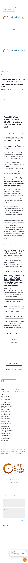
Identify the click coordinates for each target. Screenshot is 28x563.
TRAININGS (9, 437)
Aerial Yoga (7, 404)
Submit (21, 520)
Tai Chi (3, 435)
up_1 (2, 438)
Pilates (9, 430)
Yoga (6, 440)
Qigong (3, 432)
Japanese (3, 420)
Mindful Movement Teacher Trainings (5, 428)
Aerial (2, 401)
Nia (7, 430)
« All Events (4, 71)
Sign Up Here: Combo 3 (14, 334)
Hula (9, 418)
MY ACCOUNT (9, 10)
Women (6, 438)
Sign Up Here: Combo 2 (14, 317)
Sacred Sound (4, 433)
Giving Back (9, 414)
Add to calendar (9, 381)
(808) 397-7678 (14, 477)
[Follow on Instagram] (14, 491)
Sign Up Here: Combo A (14, 271)
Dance (2, 413)
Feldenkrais (7, 413)
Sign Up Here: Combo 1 (14, 301)
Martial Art (8, 421)
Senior (9, 433)
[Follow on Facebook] (11, 491)
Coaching (8, 409)
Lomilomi (3, 421)
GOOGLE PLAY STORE (14, 369)
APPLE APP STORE (14, 364)
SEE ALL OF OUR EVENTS (14, 341)
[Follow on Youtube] (17, 491)
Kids (7, 420)
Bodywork (6, 408)
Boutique (3, 409)
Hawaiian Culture (5, 416)
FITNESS (3, 414)
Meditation (3, 423)
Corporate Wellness (5, 411)
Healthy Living (4, 418)
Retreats (7, 432)
